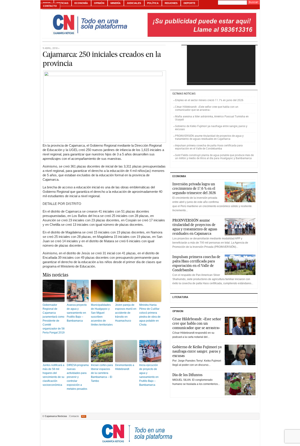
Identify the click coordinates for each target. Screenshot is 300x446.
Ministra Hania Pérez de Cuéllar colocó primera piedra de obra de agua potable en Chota (150, 314)
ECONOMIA (179, 176)
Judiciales (134, 3)
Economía (81, 3)
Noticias (62, 3)
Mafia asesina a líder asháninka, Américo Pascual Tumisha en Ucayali (212, 118)
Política (153, 3)
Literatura (180, 297)
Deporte (189, 3)
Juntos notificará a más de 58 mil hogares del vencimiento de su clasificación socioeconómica (53, 375)
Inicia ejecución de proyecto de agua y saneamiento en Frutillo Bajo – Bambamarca (149, 375)
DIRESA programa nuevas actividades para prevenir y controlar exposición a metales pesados (78, 377)
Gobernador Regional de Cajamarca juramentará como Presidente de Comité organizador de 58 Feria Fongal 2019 (54, 318)
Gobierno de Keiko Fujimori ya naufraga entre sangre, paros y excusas (211, 127)
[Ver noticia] (240, 192)
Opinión (99, 3)
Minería (115, 3)
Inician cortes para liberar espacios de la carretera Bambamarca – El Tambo (102, 373)
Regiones (171, 3)
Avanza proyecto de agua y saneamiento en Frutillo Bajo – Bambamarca (77, 312)
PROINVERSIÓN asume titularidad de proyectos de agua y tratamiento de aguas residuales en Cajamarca (209, 137)
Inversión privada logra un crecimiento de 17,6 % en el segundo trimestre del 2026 (194, 188)
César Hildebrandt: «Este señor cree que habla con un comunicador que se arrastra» (206, 108)
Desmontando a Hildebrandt (124, 367)
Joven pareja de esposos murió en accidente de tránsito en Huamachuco (125, 312)
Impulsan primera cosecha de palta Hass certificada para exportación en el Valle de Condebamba (209, 147)
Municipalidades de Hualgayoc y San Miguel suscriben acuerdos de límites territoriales (102, 314)
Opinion (177, 311)
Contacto (50, 6)
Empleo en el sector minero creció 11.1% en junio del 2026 (209, 100)
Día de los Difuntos (187, 375)
